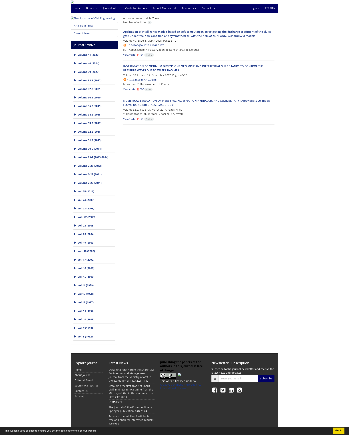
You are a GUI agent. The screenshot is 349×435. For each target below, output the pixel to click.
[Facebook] (215, 390)
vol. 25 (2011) (86, 191)
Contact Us (208, 8)
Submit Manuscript (164, 8)
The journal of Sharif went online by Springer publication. (131, 409)
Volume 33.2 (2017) (89, 123)
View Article (129, 54)
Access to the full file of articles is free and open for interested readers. (131, 418)
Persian (270, 8)
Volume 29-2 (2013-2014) (93, 157)
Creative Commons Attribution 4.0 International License (180, 386)
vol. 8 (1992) (85, 336)
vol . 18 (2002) (86, 251)
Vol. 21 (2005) (86, 225)
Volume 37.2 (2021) (89, 89)
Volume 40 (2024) (88, 63)
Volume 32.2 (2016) (89, 131)
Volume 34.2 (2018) (89, 114)
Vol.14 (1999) (86, 285)
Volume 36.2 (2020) (89, 97)
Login (254, 8)
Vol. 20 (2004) (86, 234)
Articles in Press (83, 25)
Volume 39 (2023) (88, 72)
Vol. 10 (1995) (86, 319)
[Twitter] (224, 390)
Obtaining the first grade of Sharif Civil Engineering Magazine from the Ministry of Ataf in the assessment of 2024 (131, 391)
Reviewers (187, 8)
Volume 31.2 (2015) (89, 140)
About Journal (83, 375)
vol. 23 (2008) (86, 208)
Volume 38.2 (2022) (89, 80)
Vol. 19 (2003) (86, 242)
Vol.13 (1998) (86, 294)
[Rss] (239, 390)
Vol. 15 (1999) (86, 276)
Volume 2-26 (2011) (90, 183)
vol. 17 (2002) (86, 259)
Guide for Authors (136, 8)
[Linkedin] (232, 390)
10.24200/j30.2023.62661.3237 (145, 45)
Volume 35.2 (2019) (89, 106)
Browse (91, 8)
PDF (146, 54)
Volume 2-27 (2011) (90, 174)
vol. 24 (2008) (86, 200)
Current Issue (82, 33)
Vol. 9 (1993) (85, 328)
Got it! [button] (338, 430)
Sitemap (80, 396)
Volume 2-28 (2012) (90, 165)
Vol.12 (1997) (86, 302)
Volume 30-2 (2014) (90, 148)
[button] (98, 431)
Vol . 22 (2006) (86, 217)
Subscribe (266, 378)
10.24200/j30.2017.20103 (142, 80)
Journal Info (110, 8)
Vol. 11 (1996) (86, 311)
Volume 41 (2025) (88, 54)
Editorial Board (84, 380)
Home (77, 8)
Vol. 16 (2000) (86, 268)
